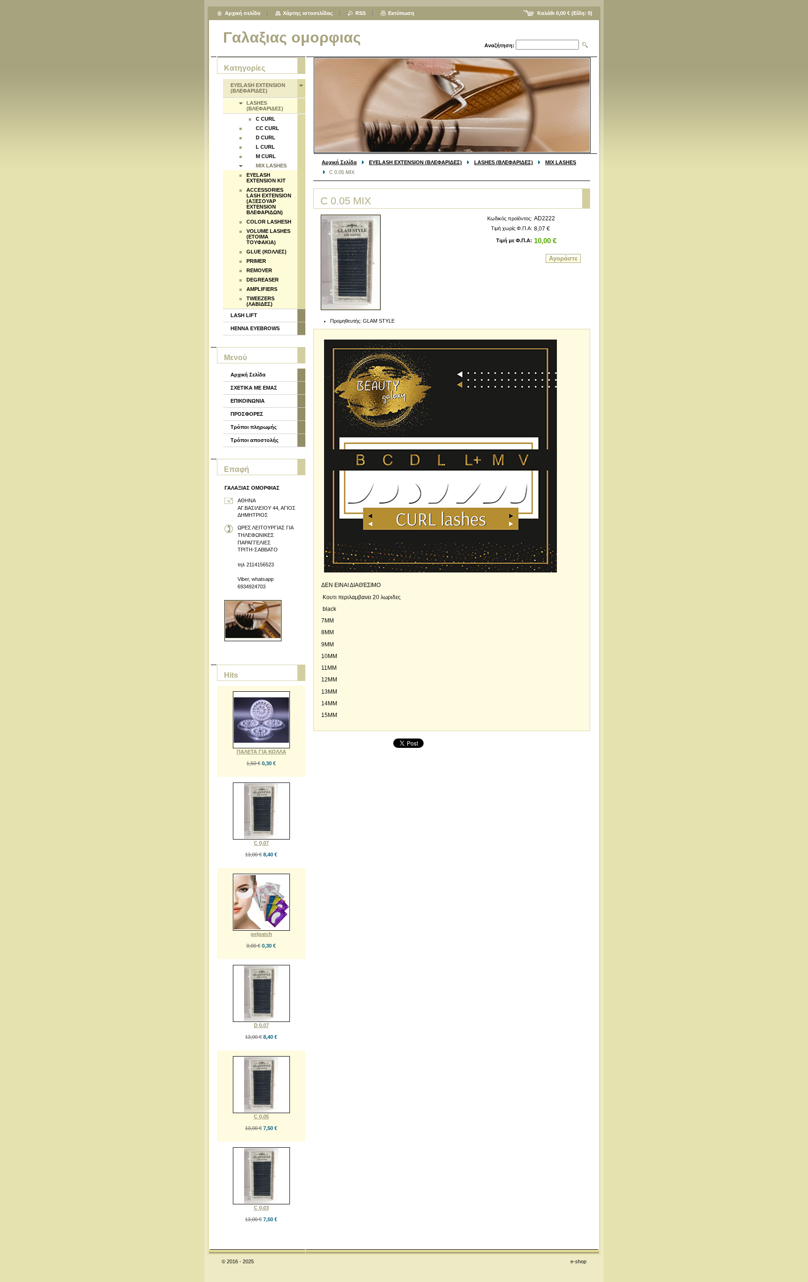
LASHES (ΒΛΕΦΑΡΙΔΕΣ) (503, 162)
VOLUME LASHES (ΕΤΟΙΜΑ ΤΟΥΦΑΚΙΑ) (268, 236)
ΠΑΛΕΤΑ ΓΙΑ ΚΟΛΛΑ (261, 751)
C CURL (265, 119)
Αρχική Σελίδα (339, 162)
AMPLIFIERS (261, 289)
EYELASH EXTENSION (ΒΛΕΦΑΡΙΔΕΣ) (415, 162)
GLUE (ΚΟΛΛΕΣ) (266, 251)
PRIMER (256, 261)
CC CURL (267, 128)
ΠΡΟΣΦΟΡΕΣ (247, 414)
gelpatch (261, 934)
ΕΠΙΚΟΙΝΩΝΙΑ (248, 401)
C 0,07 (261, 843)
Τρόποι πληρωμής (254, 427)
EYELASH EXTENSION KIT (266, 177)
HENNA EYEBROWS (255, 328)
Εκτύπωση (401, 13)
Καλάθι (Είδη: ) (564, 13)
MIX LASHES (560, 162)
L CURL (265, 147)
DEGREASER (262, 279)
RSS (360, 13)
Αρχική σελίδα (242, 13)
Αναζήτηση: (499, 45)
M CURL (266, 156)
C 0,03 (261, 1207)
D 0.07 (261, 1025)
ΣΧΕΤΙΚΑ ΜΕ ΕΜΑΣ (254, 388)
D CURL (265, 137)
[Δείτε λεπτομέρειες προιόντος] (261, 720)
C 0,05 (261, 1116)
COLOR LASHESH (268, 222)
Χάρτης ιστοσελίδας (308, 13)
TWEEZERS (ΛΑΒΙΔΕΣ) (260, 301)
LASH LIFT (244, 315)
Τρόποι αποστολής (255, 440)
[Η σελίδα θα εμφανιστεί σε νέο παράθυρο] (351, 262)
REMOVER (259, 270)
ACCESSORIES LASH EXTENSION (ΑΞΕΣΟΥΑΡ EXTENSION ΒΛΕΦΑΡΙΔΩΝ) (268, 201)
